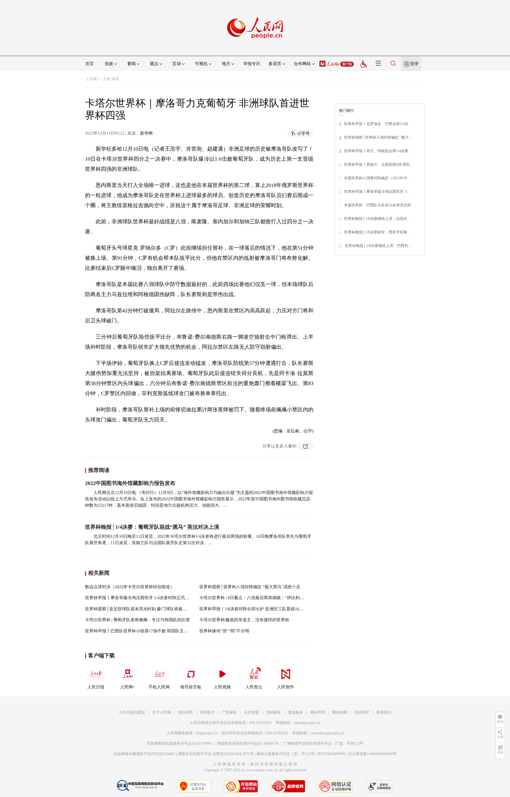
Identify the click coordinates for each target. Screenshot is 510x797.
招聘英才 (207, 712)
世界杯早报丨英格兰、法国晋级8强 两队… (379, 165)
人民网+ (127, 687)
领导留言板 (190, 687)
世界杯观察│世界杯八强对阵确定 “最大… (378, 137)
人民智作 (285, 687)
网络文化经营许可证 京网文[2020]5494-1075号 (216, 754)
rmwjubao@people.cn (327, 733)
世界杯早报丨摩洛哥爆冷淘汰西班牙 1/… (377, 192)
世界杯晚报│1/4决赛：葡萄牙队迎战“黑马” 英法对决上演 (152, 527)
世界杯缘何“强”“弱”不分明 (224, 631)
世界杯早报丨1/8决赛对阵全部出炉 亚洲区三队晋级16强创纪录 (257, 609)
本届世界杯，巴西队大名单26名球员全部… (379, 205)
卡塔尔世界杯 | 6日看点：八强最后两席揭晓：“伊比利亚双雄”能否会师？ (267, 597)
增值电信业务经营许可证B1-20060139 (247, 743)
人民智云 (253, 687)
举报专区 (251, 63)
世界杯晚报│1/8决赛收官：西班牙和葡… (377, 232)
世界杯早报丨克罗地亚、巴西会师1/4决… (378, 124)
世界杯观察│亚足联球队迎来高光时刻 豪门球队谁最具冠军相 (142, 609)
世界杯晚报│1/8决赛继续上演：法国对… (377, 219)
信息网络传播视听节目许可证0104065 (144, 754)
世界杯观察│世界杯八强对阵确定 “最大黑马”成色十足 (249, 587)
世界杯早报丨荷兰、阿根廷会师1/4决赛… (378, 151)
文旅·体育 (111, 79)
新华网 (146, 133)
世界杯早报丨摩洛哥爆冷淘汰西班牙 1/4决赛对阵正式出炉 (139, 597)
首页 (89, 63)
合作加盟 (251, 712)
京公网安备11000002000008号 (372, 754)
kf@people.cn (206, 733)
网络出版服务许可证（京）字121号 (285, 754)
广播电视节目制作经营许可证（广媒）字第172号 (323, 743)
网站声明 (317, 712)
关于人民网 (161, 712)
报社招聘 (185, 712)
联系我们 (383, 712)
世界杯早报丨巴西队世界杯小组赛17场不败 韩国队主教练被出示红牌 (149, 631)
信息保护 (361, 712)
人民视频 (222, 687)
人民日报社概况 (132, 712)
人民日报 (95, 687)
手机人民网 (159, 687)
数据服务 (295, 712)
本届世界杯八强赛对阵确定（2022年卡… (377, 178)
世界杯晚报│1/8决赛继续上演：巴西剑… (378, 246)
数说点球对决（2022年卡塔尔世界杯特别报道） (129, 587)
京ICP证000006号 (331, 754)
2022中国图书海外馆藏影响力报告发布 (130, 483)
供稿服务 (273, 712)
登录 (414, 63)
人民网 (91, 79)
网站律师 (339, 712)
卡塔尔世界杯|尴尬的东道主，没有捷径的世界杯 (244, 619)
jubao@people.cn (307, 723)
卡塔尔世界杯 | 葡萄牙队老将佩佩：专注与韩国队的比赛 (137, 619)
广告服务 (229, 712)
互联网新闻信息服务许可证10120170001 (179, 743)
